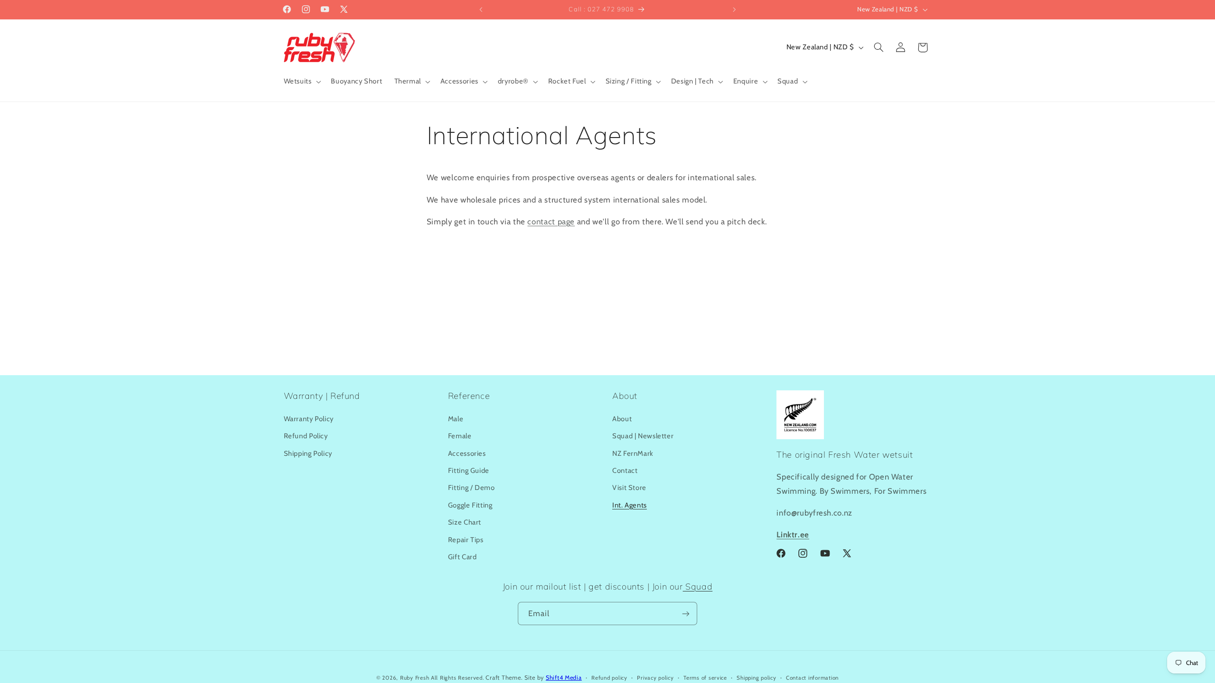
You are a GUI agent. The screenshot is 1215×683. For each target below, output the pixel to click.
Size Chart (464, 522)
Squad (698, 586)
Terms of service (705, 677)
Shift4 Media (564, 677)
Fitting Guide (468, 470)
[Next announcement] (734, 9)
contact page (551, 221)
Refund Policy (306, 436)
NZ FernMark (633, 453)
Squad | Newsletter (642, 436)
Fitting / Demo (471, 487)
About (622, 419)
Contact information (812, 677)
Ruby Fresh (414, 677)
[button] (301, 81)
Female (460, 436)
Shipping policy (756, 677)
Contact (624, 470)
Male (456, 419)
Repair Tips (466, 539)
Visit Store (629, 487)
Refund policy (609, 677)
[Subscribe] (686, 613)
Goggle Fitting (470, 505)
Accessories (467, 453)
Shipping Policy (308, 453)
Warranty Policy (309, 419)
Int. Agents (629, 505)
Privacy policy (655, 677)
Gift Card (462, 557)
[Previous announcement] (480, 9)
